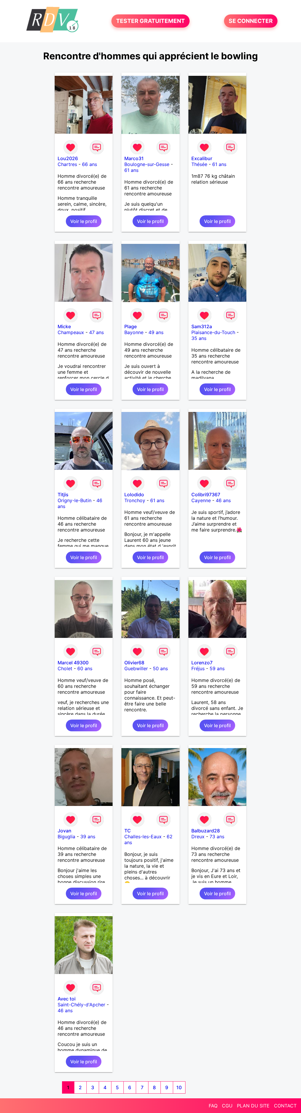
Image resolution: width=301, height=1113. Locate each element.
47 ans (96, 332)
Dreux (198, 836)
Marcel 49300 (73, 663)
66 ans (89, 164)
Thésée (199, 164)
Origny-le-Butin (74, 500)
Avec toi (67, 999)
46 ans (223, 500)
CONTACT (285, 1106)
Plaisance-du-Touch (213, 332)
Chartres (67, 164)
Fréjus (198, 668)
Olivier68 (134, 663)
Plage (130, 326)
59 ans (217, 668)
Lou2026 (68, 158)
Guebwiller (136, 668)
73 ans (217, 836)
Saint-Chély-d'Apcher (81, 1005)
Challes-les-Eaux (143, 836)
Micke (64, 326)
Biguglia (66, 836)
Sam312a (201, 326)
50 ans (160, 668)
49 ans (155, 332)
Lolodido (134, 494)
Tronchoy (134, 500)
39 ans (87, 836)
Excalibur (201, 158)
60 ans (84, 668)
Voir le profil (83, 221)
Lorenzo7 (202, 663)
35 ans (198, 338)
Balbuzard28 (205, 831)
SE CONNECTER (251, 21)
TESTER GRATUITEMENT (150, 21)
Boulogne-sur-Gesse (146, 164)
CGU (227, 1106)
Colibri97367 (205, 494)
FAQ (213, 1106)
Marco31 (134, 158)
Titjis (63, 494)
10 (179, 1087)
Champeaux (71, 332)
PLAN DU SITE (253, 1106)
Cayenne (201, 500)
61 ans (131, 170)
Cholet (65, 668)
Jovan (64, 831)
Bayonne (133, 332)
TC (127, 831)
